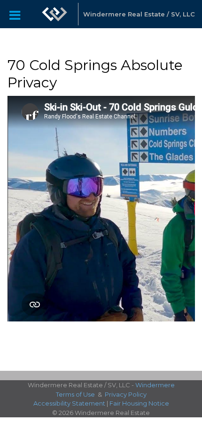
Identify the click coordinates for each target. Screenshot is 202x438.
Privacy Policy (126, 394)
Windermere (155, 385)
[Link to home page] (54, 14)
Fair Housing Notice (139, 403)
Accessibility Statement (69, 403)
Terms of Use (75, 394)
